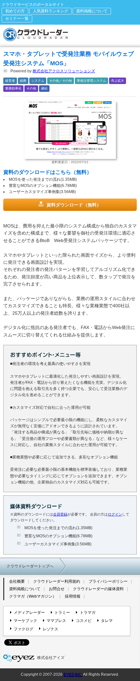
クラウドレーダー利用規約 (56, 581)
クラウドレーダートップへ (30, 566)
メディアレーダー (29, 612)
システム (37, 80)
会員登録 (60, 514)
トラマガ (87, 612)
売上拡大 (117, 80)
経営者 (10, 80)
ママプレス (56, 620)
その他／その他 (60, 80)
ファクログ (23, 629)
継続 (44, 88)
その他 (31, 88)
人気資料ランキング (50, 11)
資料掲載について (91, 11)
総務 (23, 80)
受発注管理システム (91, 80)
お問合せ (56, 589)
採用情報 (72, 596)
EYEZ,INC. (72, 674)
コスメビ (83, 620)
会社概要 (17, 581)
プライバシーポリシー (108, 581)
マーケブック (25, 620)
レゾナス (50, 629)
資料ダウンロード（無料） (74, 204)
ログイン (115, 514)
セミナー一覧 (17, 18)
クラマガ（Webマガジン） (32, 596)
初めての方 (15, 11)
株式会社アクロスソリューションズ (64, 71)
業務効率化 (13, 88)
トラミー (62, 612)
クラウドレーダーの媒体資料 (98, 589)
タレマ (107, 620)
